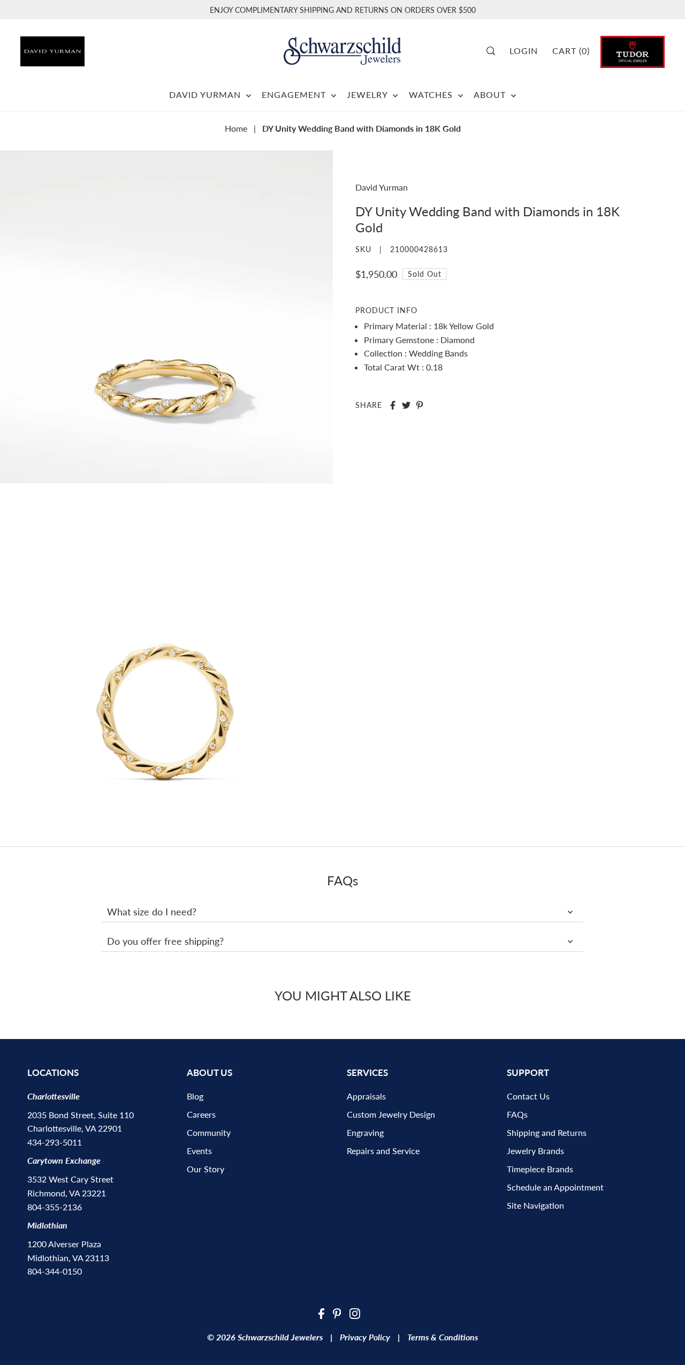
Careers (201, 1114)
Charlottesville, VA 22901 (74, 1128)
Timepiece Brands (540, 1169)
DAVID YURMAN (206, 94)
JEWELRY (368, 94)
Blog (195, 1096)
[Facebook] (321, 1312)
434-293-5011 (54, 1142)
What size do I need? (151, 911)
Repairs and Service (383, 1151)
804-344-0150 (54, 1271)
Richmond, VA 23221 (66, 1193)
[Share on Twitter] (406, 405)
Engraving (365, 1132)
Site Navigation (535, 1205)
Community (209, 1132)
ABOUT (491, 94)
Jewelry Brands (535, 1151)
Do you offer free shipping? (165, 941)
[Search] (494, 51)
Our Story (205, 1169)
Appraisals (366, 1096)
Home (236, 128)
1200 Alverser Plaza (64, 1244)
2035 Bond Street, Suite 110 (80, 1115)
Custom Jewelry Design (391, 1114)
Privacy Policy (365, 1337)
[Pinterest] (337, 1312)
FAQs (517, 1114)
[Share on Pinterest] (419, 405)
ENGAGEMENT (295, 94)
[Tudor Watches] (632, 50)
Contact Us (528, 1096)
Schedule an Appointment (555, 1187)
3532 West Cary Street (70, 1179)
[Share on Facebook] (393, 405)
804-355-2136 (54, 1207)
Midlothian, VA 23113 (68, 1258)
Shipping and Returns (547, 1132)
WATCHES (432, 94)
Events (199, 1151)
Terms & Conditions (442, 1337)
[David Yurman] (70, 47)
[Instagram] (354, 1312)
